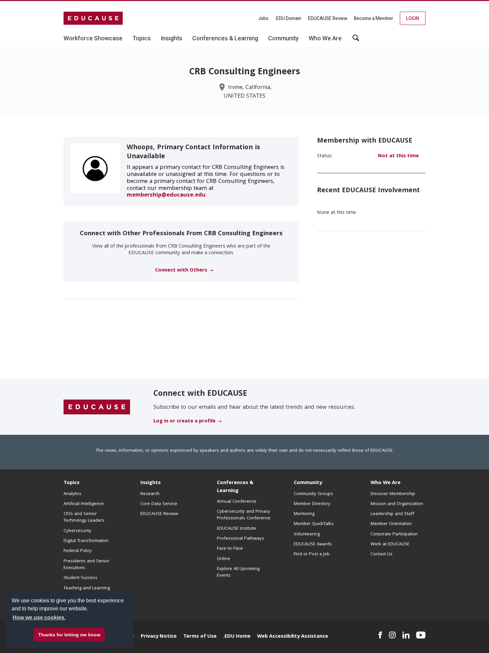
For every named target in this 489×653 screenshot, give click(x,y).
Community (308, 483)
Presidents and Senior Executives (86, 565)
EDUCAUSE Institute (236, 528)
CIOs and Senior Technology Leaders (84, 517)
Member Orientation (391, 524)
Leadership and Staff (392, 514)
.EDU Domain (288, 18)
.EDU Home (236, 636)
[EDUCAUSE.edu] (93, 18)
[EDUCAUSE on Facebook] (380, 635)
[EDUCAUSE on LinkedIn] (406, 635)
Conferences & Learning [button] (225, 38)
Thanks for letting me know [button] (69, 634)
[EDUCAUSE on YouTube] (420, 635)
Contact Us (382, 554)
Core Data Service (158, 504)
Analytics (73, 494)
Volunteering (307, 534)
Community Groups (313, 494)
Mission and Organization (397, 504)
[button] (356, 40)
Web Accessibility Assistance (292, 636)
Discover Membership (393, 494)
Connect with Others (181, 270)
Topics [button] (141, 38)
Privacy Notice (159, 636)
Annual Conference (236, 501)
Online (223, 559)
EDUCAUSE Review (327, 18)
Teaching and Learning (87, 588)
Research (150, 494)
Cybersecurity (77, 531)
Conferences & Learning (235, 487)
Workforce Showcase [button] (93, 38)
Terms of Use (200, 636)
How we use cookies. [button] (39, 617)
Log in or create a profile (184, 421)
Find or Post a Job (312, 554)
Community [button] (283, 38)
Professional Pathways (240, 538)
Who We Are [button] (325, 38)
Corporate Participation (394, 534)
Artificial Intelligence (84, 504)
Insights (150, 483)
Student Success (80, 578)
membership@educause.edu (166, 195)
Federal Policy (78, 551)
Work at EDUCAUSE (390, 544)
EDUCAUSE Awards (313, 544)
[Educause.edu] (97, 407)
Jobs (263, 18)
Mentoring (304, 514)
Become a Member (373, 18)
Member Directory (312, 504)
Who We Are (386, 483)
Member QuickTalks (314, 524)
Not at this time (398, 156)
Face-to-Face (230, 548)
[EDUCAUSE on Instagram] (392, 635)
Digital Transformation (86, 541)
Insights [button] (171, 38)
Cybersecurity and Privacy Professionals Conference (243, 515)
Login (412, 18)
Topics (72, 483)
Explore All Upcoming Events (238, 572)
